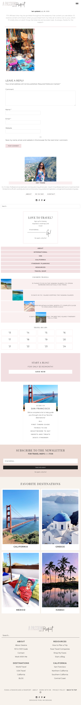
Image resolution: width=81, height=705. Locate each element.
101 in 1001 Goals (21, 649)
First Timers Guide (40, 424)
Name (8, 110)
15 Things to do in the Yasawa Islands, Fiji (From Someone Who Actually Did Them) (52, 284)
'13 (9, 332)
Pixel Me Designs (45, 700)
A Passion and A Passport (13, 3)
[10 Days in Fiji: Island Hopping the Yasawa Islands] (18, 295)
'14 (28, 332)
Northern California (60, 671)
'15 (46, 332)
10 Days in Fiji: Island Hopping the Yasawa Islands (52, 295)
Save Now (40, 372)
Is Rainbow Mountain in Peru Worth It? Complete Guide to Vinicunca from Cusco (52, 306)
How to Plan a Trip (60, 645)
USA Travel (21, 671)
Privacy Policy (59, 690)
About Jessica (21, 645)
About (29, 194)
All (40, 421)
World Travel (21, 667)
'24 (64, 346)
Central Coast (60, 678)
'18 (28, 339)
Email (8, 119)
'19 (46, 339)
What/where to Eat (40, 431)
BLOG (21, 678)
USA (40, 256)
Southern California (60, 675)
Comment (9, 89)
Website (8, 128)
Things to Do (40, 428)
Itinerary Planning (40, 263)
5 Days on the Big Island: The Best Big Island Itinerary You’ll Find (52, 317)
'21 (9, 346)
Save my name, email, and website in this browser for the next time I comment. (36, 140)
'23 (46, 346)
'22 (27, 346)
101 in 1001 (39, 194)
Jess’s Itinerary (41, 437)
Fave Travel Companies (60, 649)
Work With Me (21, 657)
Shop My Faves (60, 653)
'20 (64, 339)
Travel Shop (40, 271)
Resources (40, 267)
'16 (64, 332)
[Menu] (77, 3)
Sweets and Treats (40, 434)
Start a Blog (60, 657)
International (40, 252)
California (40, 259)
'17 (9, 339)
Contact (51, 194)
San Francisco (60, 667)
